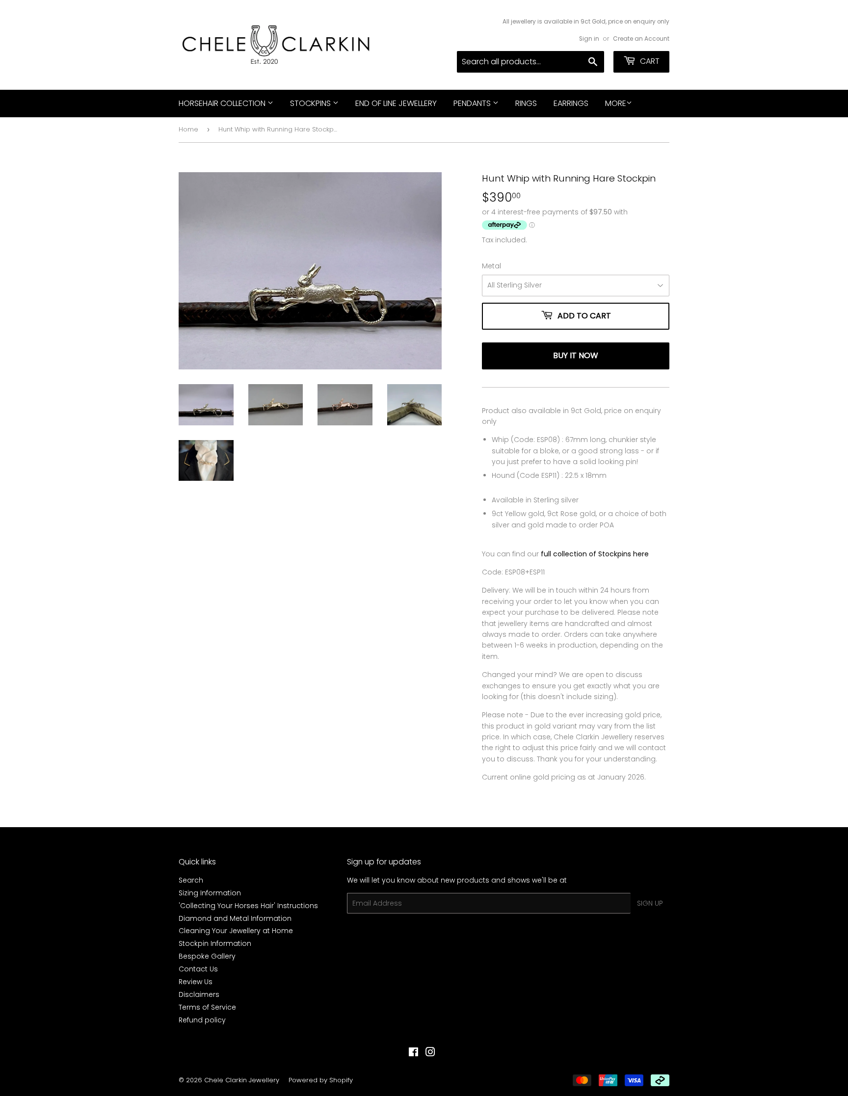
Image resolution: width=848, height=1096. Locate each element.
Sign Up (650, 903)
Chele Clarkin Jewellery (241, 1080)
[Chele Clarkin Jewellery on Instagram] (430, 1053)
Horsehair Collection (223, 103)
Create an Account (641, 39)
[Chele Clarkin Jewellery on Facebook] (413, 1053)
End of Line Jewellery (396, 103)
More (615, 103)
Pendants (473, 103)
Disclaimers (199, 994)
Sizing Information (210, 893)
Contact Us (198, 969)
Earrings (571, 103)
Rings (526, 103)
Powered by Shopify (321, 1080)
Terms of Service (207, 1007)
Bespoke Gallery (207, 956)
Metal (491, 266)
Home (188, 129)
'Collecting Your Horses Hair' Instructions (248, 906)
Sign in (589, 39)
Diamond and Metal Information (235, 918)
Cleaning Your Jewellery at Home (236, 931)
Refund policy (202, 1020)
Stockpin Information (215, 943)
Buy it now (575, 355)
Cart (649, 61)
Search (191, 880)
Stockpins (311, 103)
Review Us (195, 982)
